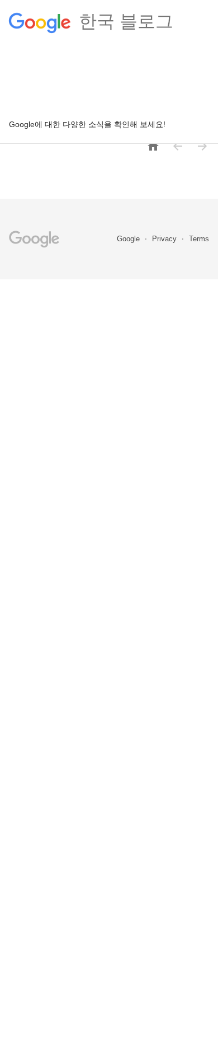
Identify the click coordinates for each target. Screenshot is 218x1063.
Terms (199, 239)
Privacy (165, 239)
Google (129, 239)
